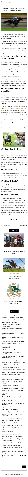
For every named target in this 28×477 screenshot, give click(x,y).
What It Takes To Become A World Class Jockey (12, 338)
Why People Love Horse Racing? (10, 322)
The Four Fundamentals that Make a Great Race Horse (13, 404)
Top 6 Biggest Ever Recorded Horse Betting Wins (13, 393)
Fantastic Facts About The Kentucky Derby (13, 341)
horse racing (14, 214)
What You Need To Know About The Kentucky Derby (11, 325)
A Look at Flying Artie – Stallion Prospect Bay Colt (14, 456)
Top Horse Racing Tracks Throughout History (13, 362)
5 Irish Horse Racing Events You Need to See (13, 372)
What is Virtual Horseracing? (9, 360)
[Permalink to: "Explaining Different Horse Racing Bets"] (14, 22)
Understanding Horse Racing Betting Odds (13, 411)
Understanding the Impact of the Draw (12, 434)
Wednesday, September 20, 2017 (17, 10)
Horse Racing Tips (14, 6)
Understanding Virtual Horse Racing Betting (13, 369)
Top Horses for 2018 (7, 407)
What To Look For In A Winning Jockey (12, 349)
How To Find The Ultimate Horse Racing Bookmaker (12, 353)
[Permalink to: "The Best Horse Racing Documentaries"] (14, 265)
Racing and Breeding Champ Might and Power (12, 448)
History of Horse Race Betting (10, 385)
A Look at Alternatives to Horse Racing (12, 425)
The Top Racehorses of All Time (10, 423)
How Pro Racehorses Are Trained (10, 331)
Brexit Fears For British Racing (10, 409)
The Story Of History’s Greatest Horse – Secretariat (12, 415)
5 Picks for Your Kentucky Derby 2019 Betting (12, 382)
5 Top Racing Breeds (7, 431)
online (10, 66)
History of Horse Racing (8, 315)
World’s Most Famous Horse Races (11, 364)
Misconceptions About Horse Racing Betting (13, 319)
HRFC (7, 10)
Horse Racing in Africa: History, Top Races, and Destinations (13, 357)
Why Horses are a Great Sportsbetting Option (12, 428)
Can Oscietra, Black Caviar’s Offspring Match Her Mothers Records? (14, 439)
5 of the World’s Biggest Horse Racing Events (14, 442)
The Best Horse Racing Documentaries (12, 328)
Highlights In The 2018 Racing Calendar (12, 418)
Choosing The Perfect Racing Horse (11, 367)
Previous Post (6, 225)
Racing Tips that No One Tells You (11, 445)
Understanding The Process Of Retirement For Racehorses (13, 346)
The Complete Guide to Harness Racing (12, 390)
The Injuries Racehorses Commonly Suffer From (13, 334)
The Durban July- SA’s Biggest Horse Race (13, 388)
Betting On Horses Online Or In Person (12, 343)
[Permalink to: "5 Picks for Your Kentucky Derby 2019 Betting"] (14, 290)
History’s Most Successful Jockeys (11, 374)
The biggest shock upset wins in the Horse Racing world (13, 452)
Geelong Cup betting (13, 155)
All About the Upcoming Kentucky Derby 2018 (12, 397)
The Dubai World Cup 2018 (9, 400)
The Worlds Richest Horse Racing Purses (12, 379)
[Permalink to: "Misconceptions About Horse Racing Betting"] (14, 240)
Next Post (22, 225)
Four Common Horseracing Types (10, 420)
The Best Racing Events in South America (13, 377)
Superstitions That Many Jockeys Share (12, 317)
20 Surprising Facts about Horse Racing (12, 436)
